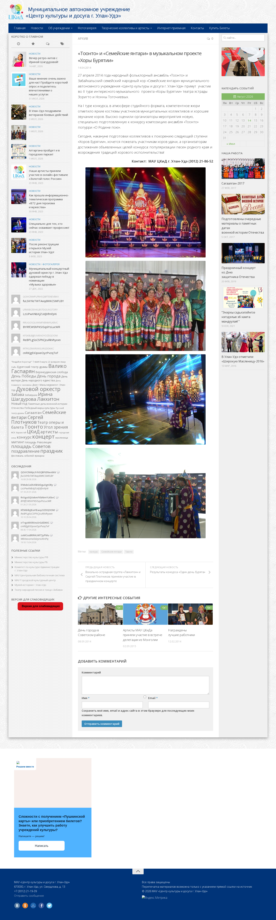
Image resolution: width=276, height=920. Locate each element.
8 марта (43, 362)
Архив (83, 38)
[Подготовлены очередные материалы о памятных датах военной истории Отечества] (243, 204)
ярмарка (39, 455)
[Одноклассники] (25, 906)
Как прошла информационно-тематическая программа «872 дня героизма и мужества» (49, 201)
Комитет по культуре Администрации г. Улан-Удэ (37, 568)
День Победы (23, 376)
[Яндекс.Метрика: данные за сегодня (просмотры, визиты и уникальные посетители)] (154, 897)
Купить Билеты (219, 28)
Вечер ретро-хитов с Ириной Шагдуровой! (43, 60)
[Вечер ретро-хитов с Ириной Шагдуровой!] (18, 59)
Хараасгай (21, 432)
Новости (37, 28)
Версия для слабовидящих (40, 606)
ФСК (13, 432)
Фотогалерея (87, 28)
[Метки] (62, 44)
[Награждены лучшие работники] (190, 614)
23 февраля (54, 362)
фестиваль (17, 455)
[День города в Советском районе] (100, 614)
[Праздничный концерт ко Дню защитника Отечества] (243, 253)
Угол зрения (56, 427)
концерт (43, 436)
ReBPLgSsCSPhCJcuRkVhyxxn (42, 340)
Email (153, 698)
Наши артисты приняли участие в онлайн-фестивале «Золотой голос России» (48, 175)
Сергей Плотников (27, 419)
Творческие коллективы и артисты (125, 28)
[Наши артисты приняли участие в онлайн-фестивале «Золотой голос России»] (18, 172)
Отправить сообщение (29, 895)
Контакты (197, 28)
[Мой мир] (33, 906)
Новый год (19, 404)
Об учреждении (59, 28)
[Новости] (18, 44)
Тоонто (128, 551)
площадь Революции (38, 442)
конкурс (94, 551)
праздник (51, 450)
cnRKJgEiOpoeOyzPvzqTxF (40, 353)
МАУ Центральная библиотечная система (40, 575)
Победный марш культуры (39, 408)
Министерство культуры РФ (31, 557)
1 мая (36, 361)
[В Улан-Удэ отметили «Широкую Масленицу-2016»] (243, 342)
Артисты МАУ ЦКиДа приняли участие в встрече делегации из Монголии (142, 635)
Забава (17, 394)
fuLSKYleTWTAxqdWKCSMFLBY (43, 301)
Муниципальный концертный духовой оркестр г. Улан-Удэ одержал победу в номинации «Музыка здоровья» (49, 276)
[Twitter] (49, 906)
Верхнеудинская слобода (51, 372)
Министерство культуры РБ (31, 562)
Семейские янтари (111, 551)
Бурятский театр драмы (32, 367)
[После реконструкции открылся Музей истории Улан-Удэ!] (18, 245)
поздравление (25, 451)
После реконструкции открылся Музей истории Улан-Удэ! (44, 248)
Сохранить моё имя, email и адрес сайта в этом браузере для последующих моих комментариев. (138, 713)
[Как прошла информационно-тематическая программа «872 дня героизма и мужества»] (18, 196)
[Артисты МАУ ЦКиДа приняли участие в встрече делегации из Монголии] (145, 614)
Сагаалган (33, 412)
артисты (49, 432)
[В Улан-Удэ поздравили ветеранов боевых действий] (18, 112)
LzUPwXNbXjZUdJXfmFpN (40, 314)
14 (249, 120)
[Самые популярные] (33, 44)
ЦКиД (33, 431)
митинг (17, 442)
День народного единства (38, 380)
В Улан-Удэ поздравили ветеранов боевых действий (48, 113)
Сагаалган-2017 (233, 183)
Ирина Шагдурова (32, 396)
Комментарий (91, 672)
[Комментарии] (47, 44)
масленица (61, 437)
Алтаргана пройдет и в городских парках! (44, 152)
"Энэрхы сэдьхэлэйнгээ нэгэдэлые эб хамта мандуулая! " (238, 316)
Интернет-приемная (171, 28)
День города (48, 376)
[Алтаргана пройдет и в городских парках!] (18, 151)
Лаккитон (48, 398)
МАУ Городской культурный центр (35, 580)
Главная (20, 28)
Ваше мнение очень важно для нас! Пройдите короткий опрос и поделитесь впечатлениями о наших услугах (48, 86)
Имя (86, 698)
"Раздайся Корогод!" (21, 362)
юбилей (29, 455)
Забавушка (31, 395)
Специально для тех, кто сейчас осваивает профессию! (49, 225)
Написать (41, 845)
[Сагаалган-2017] (243, 168)
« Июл (230, 144)
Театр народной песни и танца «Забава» (39, 589)
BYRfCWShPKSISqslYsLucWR (41, 327)
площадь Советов (31, 446)
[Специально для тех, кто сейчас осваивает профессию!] (18, 224)
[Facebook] (41, 906)
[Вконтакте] (17, 906)
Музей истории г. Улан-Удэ (30, 585)
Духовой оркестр (38, 388)
